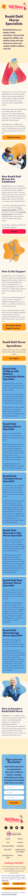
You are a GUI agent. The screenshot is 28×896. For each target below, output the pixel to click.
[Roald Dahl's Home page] (17, 7)
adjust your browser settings (9, 894)
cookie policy (5, 880)
